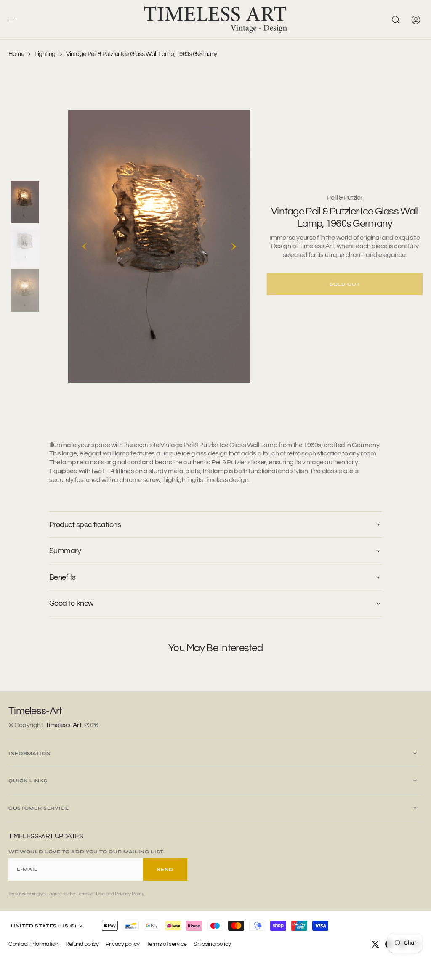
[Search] (395, 19)
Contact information (33, 944)
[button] (15, 19)
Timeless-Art (63, 725)
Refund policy (82, 944)
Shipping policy (212, 944)
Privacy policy (123, 944)
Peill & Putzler (345, 197)
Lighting (45, 54)
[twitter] (375, 944)
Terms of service (166, 944)
